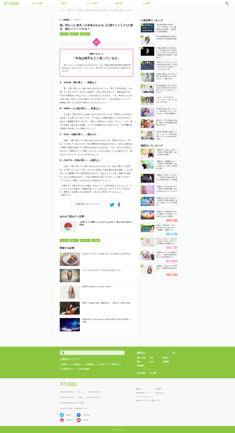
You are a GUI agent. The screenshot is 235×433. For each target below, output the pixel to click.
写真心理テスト (68, 369)
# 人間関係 (95, 240)
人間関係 (66, 20)
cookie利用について (142, 393)
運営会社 (139, 389)
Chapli (80, 397)
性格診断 (140, 366)
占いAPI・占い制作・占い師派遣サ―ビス (73, 408)
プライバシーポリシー (143, 397)
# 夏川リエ (74, 34)
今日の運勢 (141, 373)
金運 (151, 358)
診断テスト (116, 364)
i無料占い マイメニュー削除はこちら (148, 400)
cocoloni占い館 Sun (66, 392)
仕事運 (164, 358)
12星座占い (77, 364)
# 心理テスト (85, 34)
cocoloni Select (94, 392)
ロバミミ (81, 392)
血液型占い (91, 364)
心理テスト (103, 364)
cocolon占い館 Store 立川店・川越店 (72, 403)
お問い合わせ (159, 393)
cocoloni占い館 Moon (67, 397)
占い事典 (153, 373)
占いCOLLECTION (93, 397)
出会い (152, 362)
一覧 (173, 353)
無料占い (65, 364)
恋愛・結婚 (141, 358)
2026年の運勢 (84, 369)
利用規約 (158, 389)
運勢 (138, 362)
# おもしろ (64, 34)
